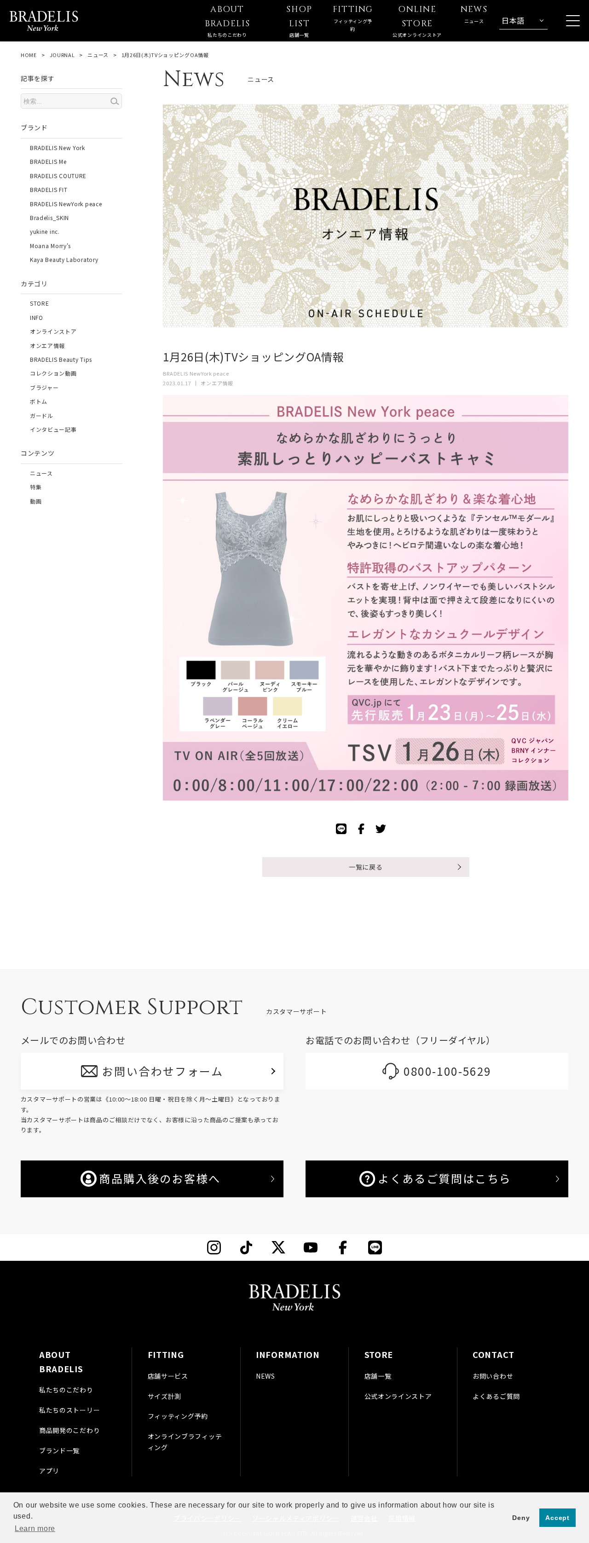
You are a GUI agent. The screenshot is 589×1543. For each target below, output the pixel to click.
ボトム (38, 401)
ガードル (41, 415)
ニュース (98, 54)
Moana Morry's (50, 245)
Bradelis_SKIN (49, 217)
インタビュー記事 (53, 429)
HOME (29, 54)
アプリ (49, 1470)
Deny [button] (521, 1517)
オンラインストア (53, 331)
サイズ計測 (165, 1396)
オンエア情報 (47, 345)
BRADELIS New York (57, 147)
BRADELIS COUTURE (58, 176)
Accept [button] (557, 1517)
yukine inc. (45, 231)
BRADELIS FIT (48, 189)
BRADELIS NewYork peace (66, 204)
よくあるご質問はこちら (444, 1178)
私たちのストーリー (69, 1410)
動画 (35, 501)
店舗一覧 (378, 1376)
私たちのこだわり (66, 1389)
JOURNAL (62, 54)
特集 (35, 487)
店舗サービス (168, 1376)
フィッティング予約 (178, 1416)
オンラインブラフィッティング (185, 1442)
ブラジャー (44, 387)
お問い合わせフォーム (162, 1071)
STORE (39, 303)
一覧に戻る (366, 866)
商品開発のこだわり (69, 1430)
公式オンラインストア (398, 1396)
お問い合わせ (493, 1376)
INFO (36, 317)
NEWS (265, 1376)
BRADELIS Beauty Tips (61, 359)
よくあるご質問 (496, 1396)
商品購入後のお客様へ (159, 1178)
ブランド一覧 (59, 1450)
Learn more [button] (35, 1528)
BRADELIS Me (48, 161)
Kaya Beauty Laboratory (64, 259)
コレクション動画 (53, 373)
